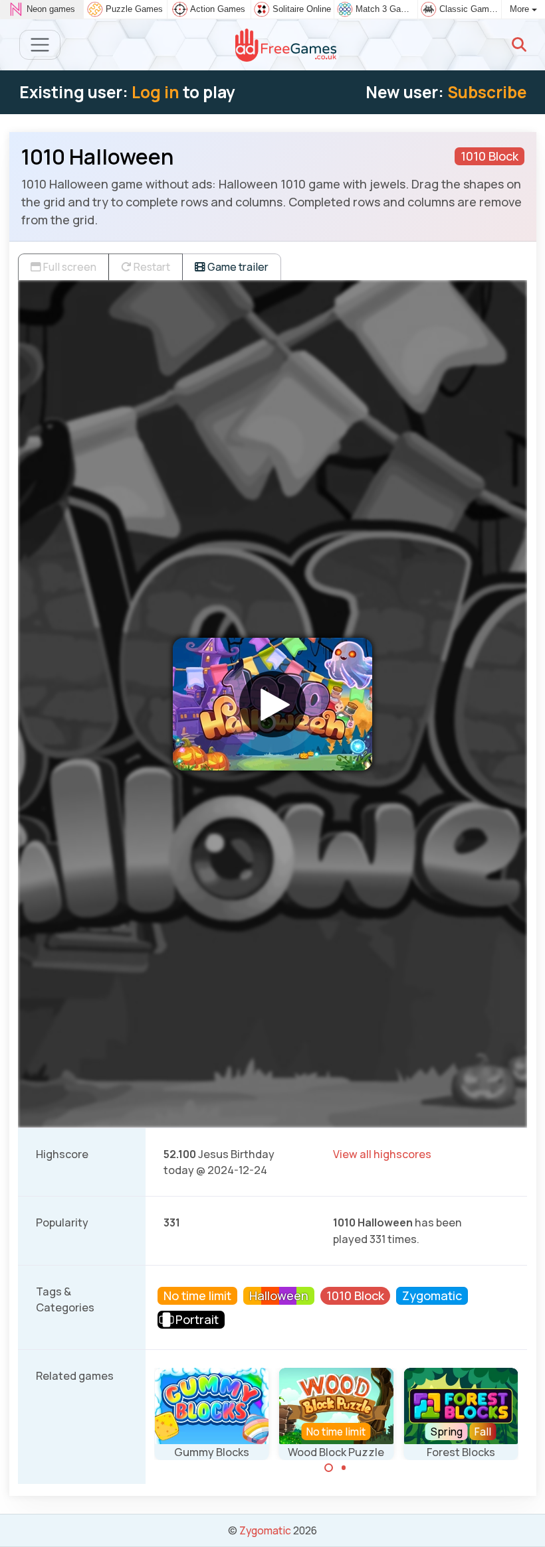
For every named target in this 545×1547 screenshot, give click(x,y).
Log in (155, 92)
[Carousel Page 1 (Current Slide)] (329, 1468)
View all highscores (382, 1154)
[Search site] (519, 44)
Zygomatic (265, 1530)
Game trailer (237, 266)
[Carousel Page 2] (343, 1468)
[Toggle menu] (40, 45)
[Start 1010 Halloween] (272, 704)
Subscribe (486, 92)
